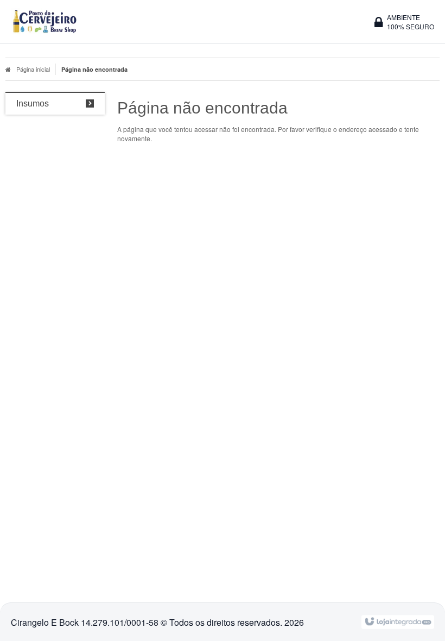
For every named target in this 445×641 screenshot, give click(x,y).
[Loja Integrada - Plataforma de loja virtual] (397, 620)
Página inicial (33, 69)
